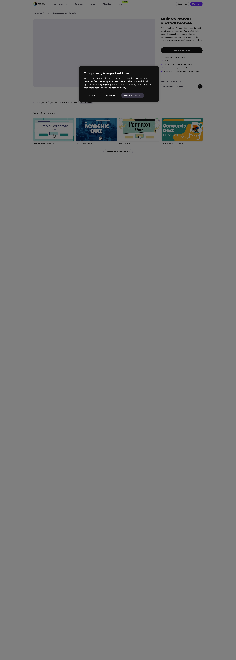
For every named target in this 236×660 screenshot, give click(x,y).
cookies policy (119, 87)
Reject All (110, 95)
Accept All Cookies (132, 95)
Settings (92, 95)
